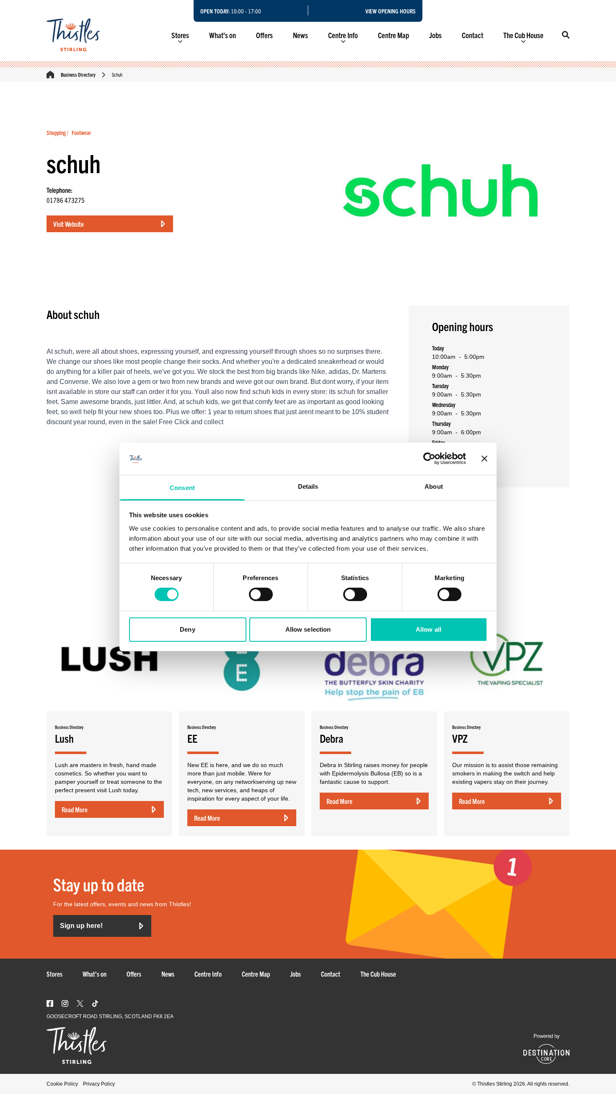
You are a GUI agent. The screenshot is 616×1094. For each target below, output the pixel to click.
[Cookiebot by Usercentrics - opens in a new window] (429, 458)
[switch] (261, 594)
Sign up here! (81, 925)
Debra (331, 738)
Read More (75, 809)
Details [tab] (308, 486)
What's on (222, 35)
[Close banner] (484, 458)
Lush (64, 738)
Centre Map (393, 35)
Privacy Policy (99, 1084)
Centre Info (343, 35)
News (300, 35)
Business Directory (78, 74)
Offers (264, 35)
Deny (187, 629)
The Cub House (523, 35)
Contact (472, 35)
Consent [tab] (182, 487)
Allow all (428, 629)
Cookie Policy (62, 1084)
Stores (180, 35)
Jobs (435, 35)
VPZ (460, 738)
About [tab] (433, 486)
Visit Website (68, 224)
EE (192, 738)
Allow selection (308, 629)
